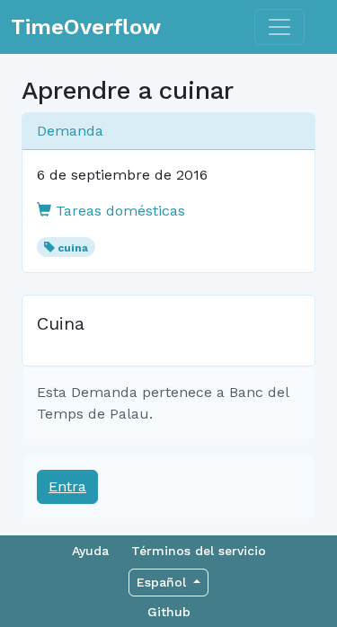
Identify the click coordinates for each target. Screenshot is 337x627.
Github (169, 612)
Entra (67, 486)
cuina (73, 248)
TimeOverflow (86, 27)
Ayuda (90, 550)
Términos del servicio (198, 550)
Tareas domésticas (118, 210)
